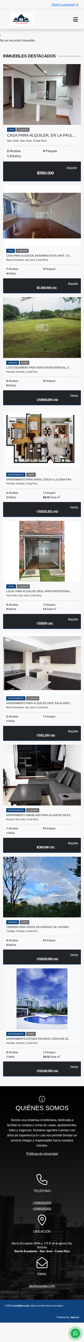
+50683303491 (42, 1202)
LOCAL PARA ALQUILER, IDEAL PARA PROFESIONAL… (39, 591)
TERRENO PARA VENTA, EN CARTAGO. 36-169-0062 (37, 927)
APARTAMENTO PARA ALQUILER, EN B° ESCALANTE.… (39, 703)
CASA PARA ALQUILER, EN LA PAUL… (42, 135)
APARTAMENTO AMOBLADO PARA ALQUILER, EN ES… (39, 815)
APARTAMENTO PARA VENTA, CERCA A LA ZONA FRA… (39, 479)
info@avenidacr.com (42, 1286)
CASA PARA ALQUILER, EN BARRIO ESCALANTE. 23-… (38, 255)
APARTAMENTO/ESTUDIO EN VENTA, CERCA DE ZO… (38, 1038)
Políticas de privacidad (42, 1153)
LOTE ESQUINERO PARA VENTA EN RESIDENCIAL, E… (38, 367)
